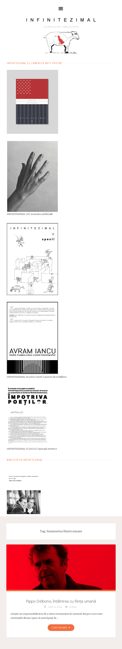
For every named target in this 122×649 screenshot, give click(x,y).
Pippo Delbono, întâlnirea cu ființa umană (61, 601)
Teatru (73, 607)
